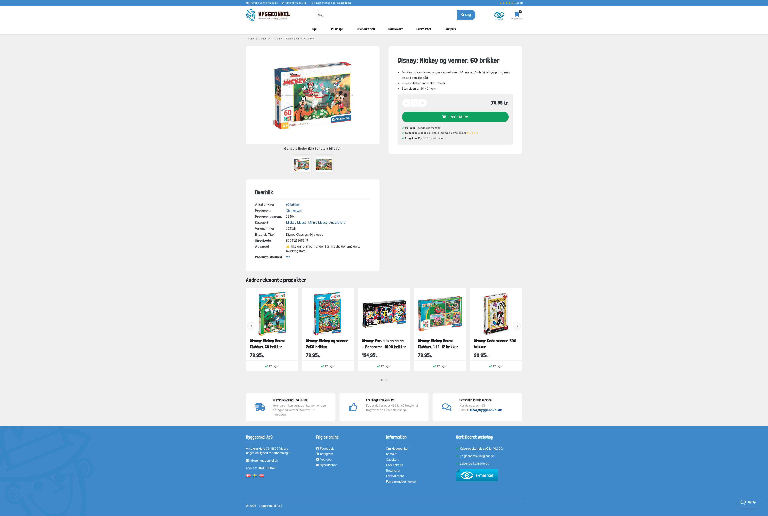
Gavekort (392, 459)
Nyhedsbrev (328, 465)
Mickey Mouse (296, 222)
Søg (467, 15)
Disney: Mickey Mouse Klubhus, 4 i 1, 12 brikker (438, 343)
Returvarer (393, 470)
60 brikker (293, 204)
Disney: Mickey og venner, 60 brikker (295, 38)
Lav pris (450, 29)
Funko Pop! (423, 29)
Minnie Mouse (318, 222)
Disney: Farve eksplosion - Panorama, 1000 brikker (384, 343)
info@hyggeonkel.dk (486, 410)
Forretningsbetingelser (401, 481)
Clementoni (264, 38)
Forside (250, 38)
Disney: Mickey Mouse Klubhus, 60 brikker (267, 343)
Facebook (326, 448)
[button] (381, 380)
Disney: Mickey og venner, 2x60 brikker (327, 343)
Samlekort (395, 29)
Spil (314, 29)
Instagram (326, 454)
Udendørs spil (366, 29)
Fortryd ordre (395, 476)
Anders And (337, 222)
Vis (288, 257)
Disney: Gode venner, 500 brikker (495, 343)
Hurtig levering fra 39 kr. (264, 2)
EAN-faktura (394, 465)
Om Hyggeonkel (397, 448)
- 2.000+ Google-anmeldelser (442, 132)
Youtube (325, 459)
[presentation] (251, 326)
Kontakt (391, 454)
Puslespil (337, 29)
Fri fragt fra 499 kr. (295, 2)
